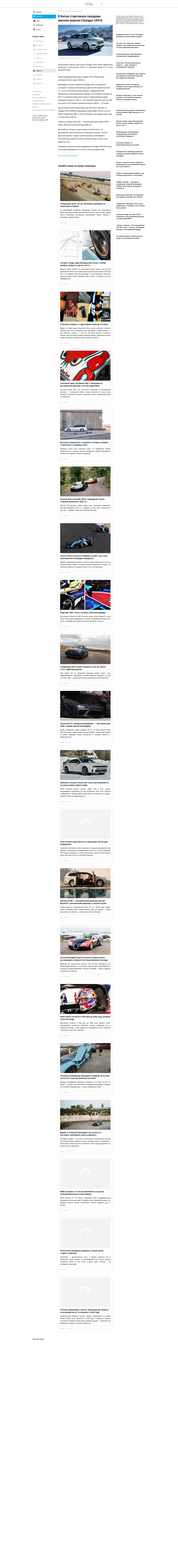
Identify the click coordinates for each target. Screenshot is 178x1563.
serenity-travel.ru (42, 49)
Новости (39, 16)
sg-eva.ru (39, 58)
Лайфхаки (39, 25)
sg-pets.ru (39, 79)
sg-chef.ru (39, 45)
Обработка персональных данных (41, 105)
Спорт (38, 29)
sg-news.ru (39, 41)
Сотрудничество (38, 101)
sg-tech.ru (39, 83)
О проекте (36, 95)
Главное (39, 12)
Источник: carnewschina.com (68, 155)
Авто (38, 21)
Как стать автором (39, 98)
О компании (36, 91)
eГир (89, 3)
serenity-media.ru (42, 54)
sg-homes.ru (40, 62)
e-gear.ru (39, 71)
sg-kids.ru (39, 75)
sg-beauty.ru (40, 66)
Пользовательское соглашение (43, 110)
